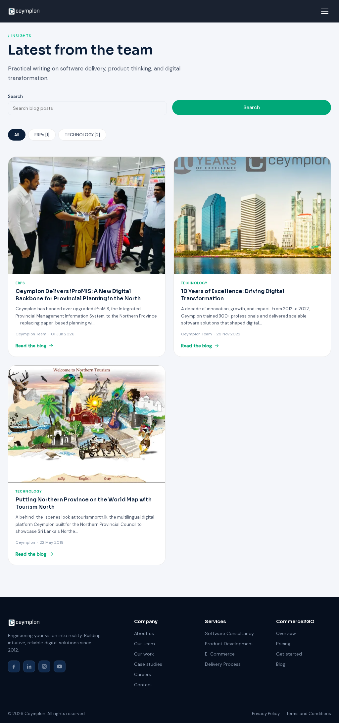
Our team (144, 644)
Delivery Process (223, 664)
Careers (142, 674)
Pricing (283, 644)
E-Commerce (220, 654)
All (16, 135)
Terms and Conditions (308, 713)
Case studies (148, 664)
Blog (280, 664)
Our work (144, 654)
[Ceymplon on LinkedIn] (29, 666)
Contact (143, 685)
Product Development (229, 644)
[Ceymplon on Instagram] (44, 666)
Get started (289, 654)
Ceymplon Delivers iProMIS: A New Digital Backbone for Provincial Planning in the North (78, 295)
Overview (286, 633)
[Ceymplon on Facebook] (14, 666)
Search (15, 96)
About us (144, 633)
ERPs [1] (41, 135)
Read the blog (31, 346)
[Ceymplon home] (24, 11)
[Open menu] (324, 11)
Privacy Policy (266, 713)
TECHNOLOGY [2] (82, 135)
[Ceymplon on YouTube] (60, 666)
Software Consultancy (229, 633)
